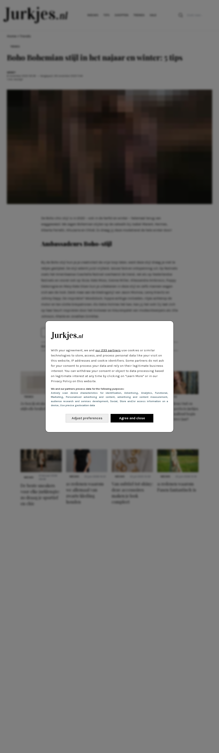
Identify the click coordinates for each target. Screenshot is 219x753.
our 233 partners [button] (108, 350)
